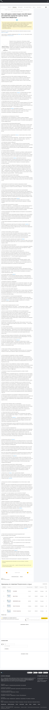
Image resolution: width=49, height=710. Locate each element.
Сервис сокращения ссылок (9, 707)
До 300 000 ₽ (18, 688)
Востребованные (23, 695)
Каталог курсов (23, 680)
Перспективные (12, 701)
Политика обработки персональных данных (33, 707)
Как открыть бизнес (27, 7)
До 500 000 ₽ (23, 688)
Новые (2, 701)
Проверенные (13, 695)
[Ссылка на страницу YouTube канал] (46, 7)
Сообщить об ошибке (24, 707)
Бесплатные (3, 688)
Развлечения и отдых (24, 584)
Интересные (6, 701)
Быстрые (25, 701)
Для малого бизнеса (36, 701)
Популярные (3, 695)
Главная (6, 9)
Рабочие (17, 701)
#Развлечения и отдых (15, 576)
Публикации (20, 7)
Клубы (27, 704)
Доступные (30, 701)
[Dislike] (27, 572)
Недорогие (3, 685)
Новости (9, 7)
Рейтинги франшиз (11, 704)
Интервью (14, 7)
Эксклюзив (39, 7)
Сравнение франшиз (17, 707)
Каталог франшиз (5, 676)
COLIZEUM (15, 591)
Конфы (30, 704)
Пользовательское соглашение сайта (8, 706)
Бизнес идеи (22, 704)
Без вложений (23, 685)
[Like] (6, 572)
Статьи (9, 9)
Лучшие (17, 691)
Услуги (17, 704)
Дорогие (7, 685)
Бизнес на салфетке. (4, 32)
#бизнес (21, 576)
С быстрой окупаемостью (5, 691)
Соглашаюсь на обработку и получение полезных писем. (35, 620)
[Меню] (47, 1)
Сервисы (34, 704)
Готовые (17, 695)
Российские (28, 698)
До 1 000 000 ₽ (29, 688)
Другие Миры (15, 596)
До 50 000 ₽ (8, 688)
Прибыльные (13, 691)
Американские (12, 698)
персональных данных (37, 619)
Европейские (23, 698)
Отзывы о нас (3, 707)
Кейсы (34, 7)
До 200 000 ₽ (13, 688)
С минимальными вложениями (14, 685)
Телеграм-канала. (10, 35)
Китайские (33, 698)
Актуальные (21, 701)
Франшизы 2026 (3, 704)
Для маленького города (5, 698)
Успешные (8, 695)
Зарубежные (18, 698)
